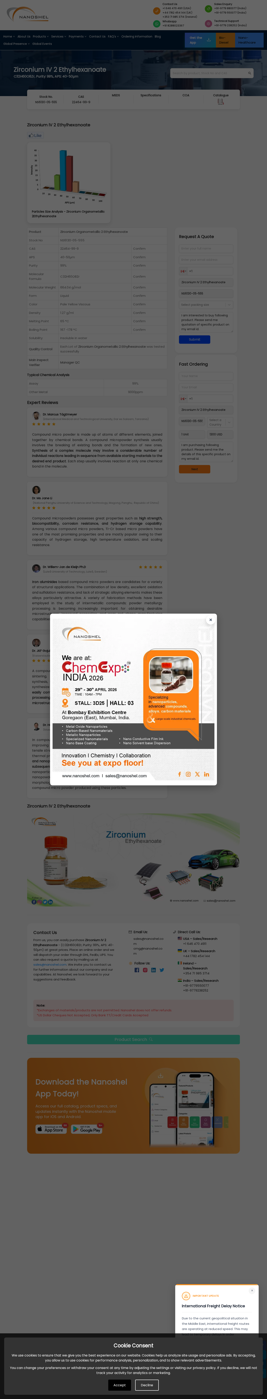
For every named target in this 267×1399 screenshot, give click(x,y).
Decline (147, 1385)
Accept (119, 1385)
